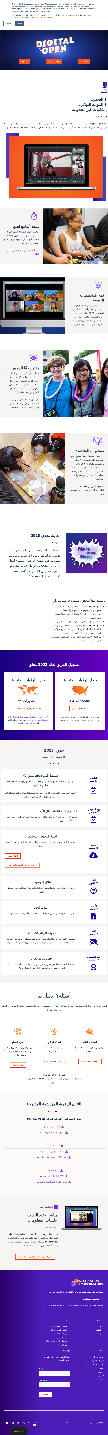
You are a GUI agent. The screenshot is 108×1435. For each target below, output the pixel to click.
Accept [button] (19, 23)
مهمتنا (100, 1292)
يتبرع (54, 1305)
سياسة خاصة (17, 11)
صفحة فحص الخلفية (81, 720)
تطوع (48, 1305)
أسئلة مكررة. (52, 1010)
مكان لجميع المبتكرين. (91, 1299)
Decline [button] (8, 23)
